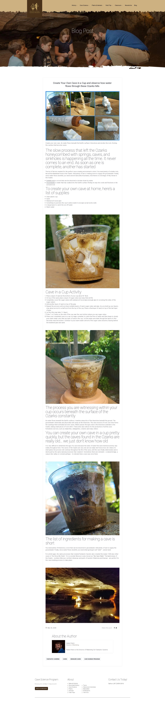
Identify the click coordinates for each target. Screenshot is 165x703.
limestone (56, 173)
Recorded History (74, 685)
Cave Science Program (92, 659)
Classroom (118, 5)
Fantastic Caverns (53, 659)
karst (109, 556)
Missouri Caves (76, 659)
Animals (71, 690)
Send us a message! (41, 688)
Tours (85, 685)
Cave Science (84, 5)
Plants (71, 689)
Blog (135, 5)
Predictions (86, 690)
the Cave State (99, 556)
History (74, 5)
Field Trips (72, 692)
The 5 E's (86, 692)
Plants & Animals (97, 5)
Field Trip (108, 5)
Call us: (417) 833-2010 (116, 683)
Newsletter (128, 5)
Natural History (73, 683)
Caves (65, 659)
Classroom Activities (89, 687)
